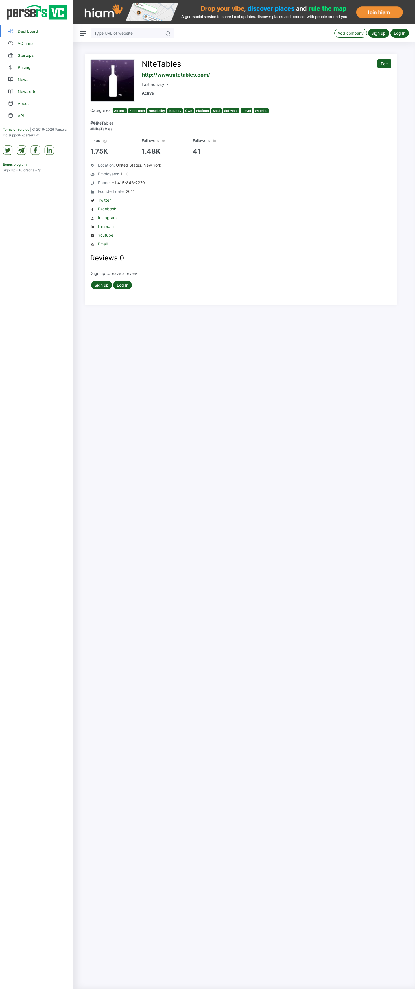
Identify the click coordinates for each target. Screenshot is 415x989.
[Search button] (168, 33)
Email (103, 243)
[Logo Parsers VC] (36, 12)
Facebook (107, 208)
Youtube (105, 235)
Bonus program (15, 165)
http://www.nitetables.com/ (176, 75)
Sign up (379, 33)
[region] (36, 494)
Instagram (107, 217)
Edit (384, 63)
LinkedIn (106, 226)
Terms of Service (16, 130)
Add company (351, 33)
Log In (399, 33)
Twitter (104, 200)
